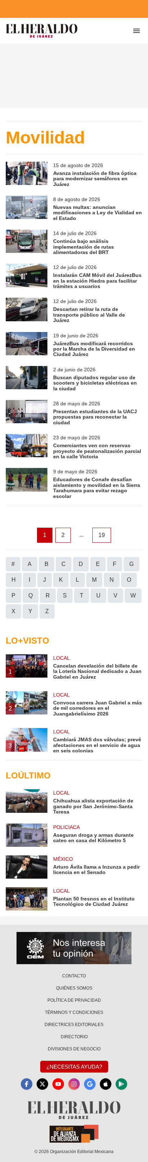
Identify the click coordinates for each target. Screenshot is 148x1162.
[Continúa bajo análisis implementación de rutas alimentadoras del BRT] (26, 242)
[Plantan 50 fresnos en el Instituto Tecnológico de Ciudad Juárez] (26, 898)
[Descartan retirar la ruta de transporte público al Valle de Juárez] (26, 310)
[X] (42, 1084)
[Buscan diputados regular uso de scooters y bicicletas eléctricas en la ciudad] (26, 378)
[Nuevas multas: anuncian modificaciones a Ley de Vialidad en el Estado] (26, 208)
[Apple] (105, 1084)
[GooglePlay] (121, 1084)
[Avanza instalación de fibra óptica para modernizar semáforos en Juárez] (26, 174)
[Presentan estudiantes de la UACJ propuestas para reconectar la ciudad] (26, 412)
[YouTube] (58, 1084)
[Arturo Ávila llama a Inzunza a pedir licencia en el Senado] (26, 867)
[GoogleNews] (90, 1084)
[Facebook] (26, 1084)
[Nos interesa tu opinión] (74, 948)
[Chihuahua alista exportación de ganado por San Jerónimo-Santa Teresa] (26, 802)
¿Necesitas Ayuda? (74, 1067)
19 (101, 535)
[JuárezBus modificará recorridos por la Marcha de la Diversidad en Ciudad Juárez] (26, 344)
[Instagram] (74, 1084)
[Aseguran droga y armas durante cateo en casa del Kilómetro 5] (26, 835)
